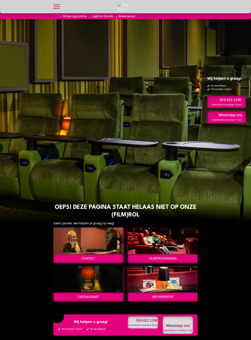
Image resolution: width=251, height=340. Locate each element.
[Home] (55, 16)
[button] (56, 6)
